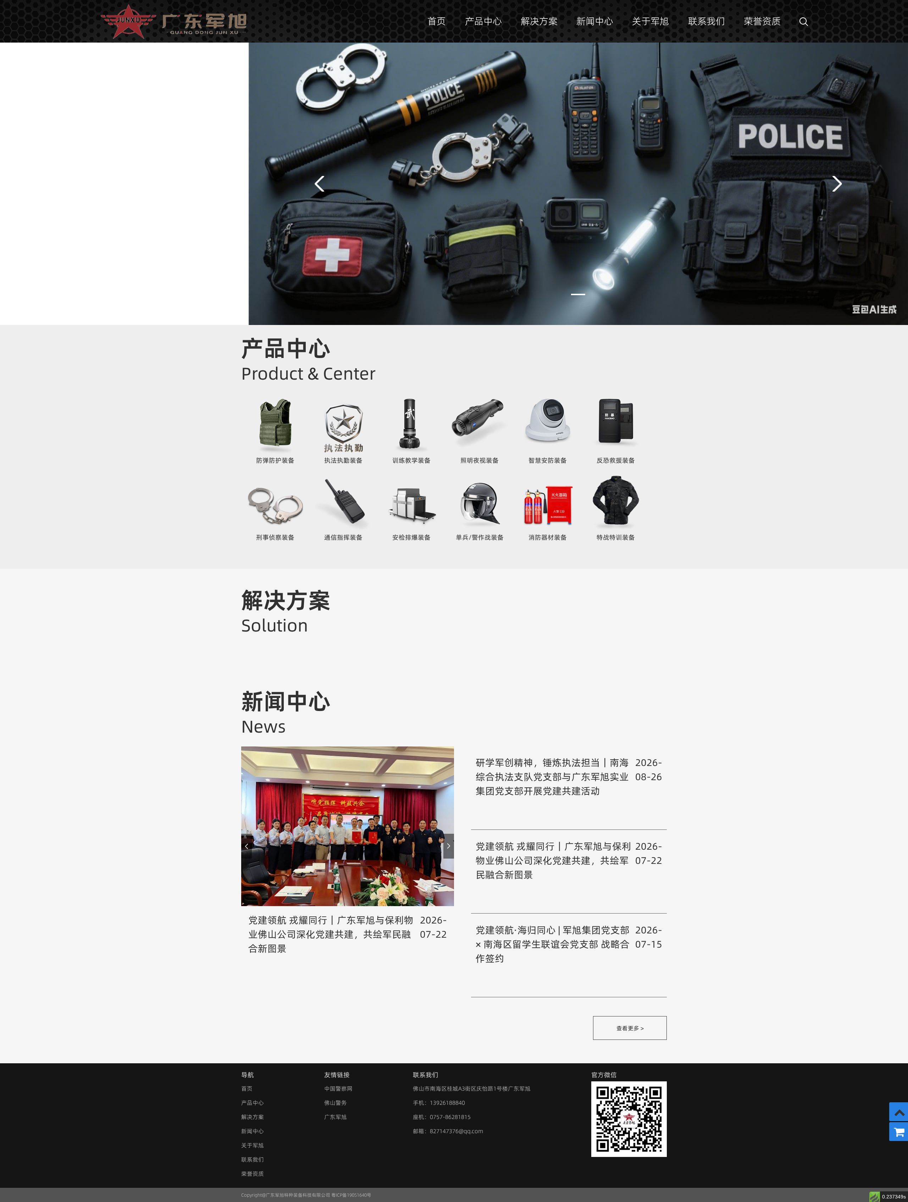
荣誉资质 (762, 21)
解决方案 (539, 21)
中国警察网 (338, 1088)
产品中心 (483, 21)
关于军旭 (650, 21)
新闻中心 (594, 21)
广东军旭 (335, 1117)
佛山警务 (335, 1103)
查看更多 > (630, 1028)
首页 (436, 21)
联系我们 (706, 21)
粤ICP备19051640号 (351, 1195)
